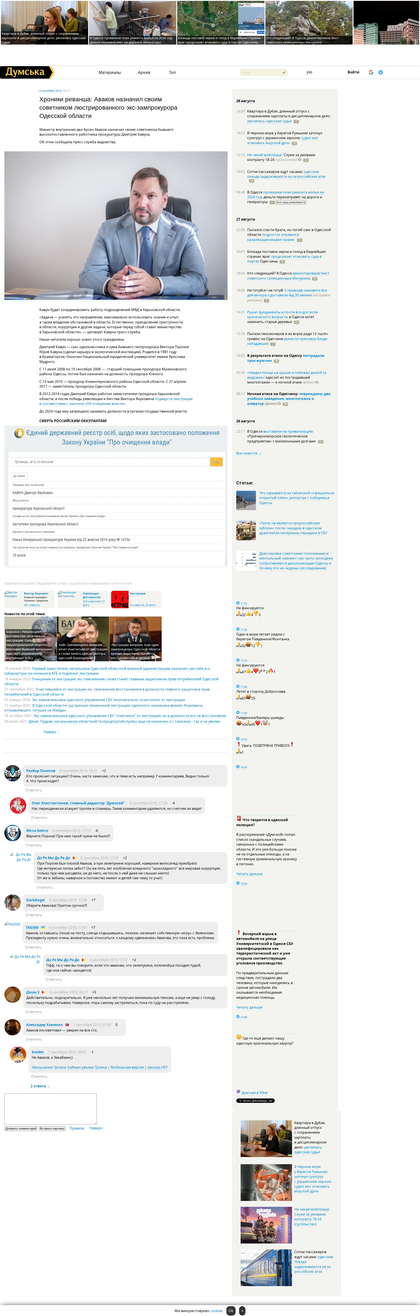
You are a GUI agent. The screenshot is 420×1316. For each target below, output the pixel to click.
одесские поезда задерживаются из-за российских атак (286, 174)
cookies (216, 1310)
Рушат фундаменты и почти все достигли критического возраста (282, 314)
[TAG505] (12, 924)
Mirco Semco (37, 830)
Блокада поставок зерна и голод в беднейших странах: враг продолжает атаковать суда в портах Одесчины (219, 40)
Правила (76, 1128)
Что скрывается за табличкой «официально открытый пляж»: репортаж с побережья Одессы (296, 497)
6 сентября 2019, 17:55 (99, 857)
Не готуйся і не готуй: (266, 290)
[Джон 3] (12, 1001)
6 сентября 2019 (50, 91)
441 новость (32, 605)
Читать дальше (249, 873)
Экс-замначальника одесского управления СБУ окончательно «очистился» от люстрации (108, 699)
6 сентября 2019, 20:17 (69, 992)
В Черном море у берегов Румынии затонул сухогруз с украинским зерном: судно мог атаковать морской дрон (313, 1178)
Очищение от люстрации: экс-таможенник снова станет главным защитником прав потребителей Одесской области (111, 681)
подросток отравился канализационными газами (273, 237)
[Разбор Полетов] (12, 780)
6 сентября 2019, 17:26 (148, 803)
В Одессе (255, 192)
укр (309, 71)
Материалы (110, 72)
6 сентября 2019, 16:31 (79, 770)
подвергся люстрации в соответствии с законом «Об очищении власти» (115, 401)
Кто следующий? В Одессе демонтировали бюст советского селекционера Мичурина (302, 40)
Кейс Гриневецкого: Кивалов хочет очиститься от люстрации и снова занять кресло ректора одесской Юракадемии (82, 651)
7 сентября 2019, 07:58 (92, 1024)
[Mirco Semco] (12, 840)
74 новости (137, 605)
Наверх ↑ (51, 731)
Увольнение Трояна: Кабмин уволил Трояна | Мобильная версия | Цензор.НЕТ (100, 1067)
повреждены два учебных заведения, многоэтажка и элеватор (289, 398)
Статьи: (245, 482)
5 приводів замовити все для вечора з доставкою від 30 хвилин (287, 292)
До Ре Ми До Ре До (53, 857)
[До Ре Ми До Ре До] (21, 859)
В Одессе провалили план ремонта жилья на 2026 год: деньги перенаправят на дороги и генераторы (131, 40)
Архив (144, 72)
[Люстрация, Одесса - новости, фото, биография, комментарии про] (120, 607)
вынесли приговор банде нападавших (287, 341)
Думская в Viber (255, 1092)
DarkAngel (35, 900)
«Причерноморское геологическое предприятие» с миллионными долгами (281, 438)
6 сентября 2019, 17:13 (71, 830)
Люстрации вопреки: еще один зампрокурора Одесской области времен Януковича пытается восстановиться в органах (136, 651)
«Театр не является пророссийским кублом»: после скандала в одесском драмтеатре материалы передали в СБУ (293, 528)
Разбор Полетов (40, 770)
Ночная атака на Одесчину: (273, 393)
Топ (172, 72)
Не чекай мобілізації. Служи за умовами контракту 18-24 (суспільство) (312, 1216)
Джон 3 (32, 992)
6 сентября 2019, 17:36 (68, 900)
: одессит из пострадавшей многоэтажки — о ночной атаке (280, 380)
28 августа (245, 100)
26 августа (245, 421)
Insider (38, 1052)
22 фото (150, 605)
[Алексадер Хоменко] (12, 1034)
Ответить (34, 790)
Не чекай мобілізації (264, 154)
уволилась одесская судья (269, 121)
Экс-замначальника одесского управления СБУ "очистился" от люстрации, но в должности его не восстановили (130, 715)
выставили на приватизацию (288, 431)
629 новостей (91, 601)
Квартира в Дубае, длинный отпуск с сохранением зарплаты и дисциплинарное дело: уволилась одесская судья (44, 37)
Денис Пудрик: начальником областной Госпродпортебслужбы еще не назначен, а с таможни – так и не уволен (124, 721)
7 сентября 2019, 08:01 (67, 1052)
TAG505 (32, 927)
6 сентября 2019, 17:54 (68, 927)
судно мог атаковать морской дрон (282, 140)
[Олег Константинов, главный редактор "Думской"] (18, 812)
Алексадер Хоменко (44, 1024)
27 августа (245, 219)
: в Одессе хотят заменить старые (280, 319)
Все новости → (249, 453)
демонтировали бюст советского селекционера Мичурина (288, 275)
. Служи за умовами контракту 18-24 (281, 157)
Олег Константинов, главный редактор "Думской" (78, 803)
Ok (231, 1310)
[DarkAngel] (12, 909)
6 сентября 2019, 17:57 (109, 959)
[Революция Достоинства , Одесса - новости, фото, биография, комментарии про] (70, 596)
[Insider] (18, 1061)
